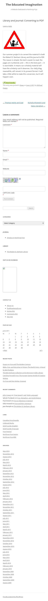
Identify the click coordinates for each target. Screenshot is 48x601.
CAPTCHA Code (8, 193)
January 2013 (7, 471)
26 (40, 345)
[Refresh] (20, 179)
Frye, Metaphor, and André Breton (29, 398)
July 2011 (6, 518)
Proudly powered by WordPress (13, 597)
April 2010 (6, 560)
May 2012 (6, 493)
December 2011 (8, 504)
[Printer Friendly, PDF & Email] (9, 82)
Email (6, 160)
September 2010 (8, 546)
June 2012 (6, 490)
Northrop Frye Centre (10, 434)
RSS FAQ (10, 317)
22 (16, 345)
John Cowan (7, 395)
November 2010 (8, 541)
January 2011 (7, 535)
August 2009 (7, 583)
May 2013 (6, 462)
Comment (7, 125)
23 (22, 345)
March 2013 (7, 465)
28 (9, 348)
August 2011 (7, 515)
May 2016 (6, 451)
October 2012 (7, 479)
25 (34, 345)
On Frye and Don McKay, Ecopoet (14, 381)
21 (9, 345)
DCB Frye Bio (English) (10, 426)
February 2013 (8, 468)
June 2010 (6, 555)
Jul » (41, 350)
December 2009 (8, 571)
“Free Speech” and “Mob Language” (26, 395)
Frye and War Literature (23, 403)
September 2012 (8, 482)
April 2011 (6, 527)
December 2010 (8, 538)
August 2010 (7, 549)
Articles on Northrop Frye (16, 238)
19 (40, 342)
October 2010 (7, 543)
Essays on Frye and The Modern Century (17, 364)
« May (5, 350)
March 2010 (7, 563)
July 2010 (6, 552)
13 (3, 342)
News (22, 85)
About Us (10, 306)
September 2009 (8, 580)
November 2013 (8, 454)
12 (40, 339)
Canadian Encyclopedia (11, 420)
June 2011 (6, 521)
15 (16, 342)
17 (28, 342)
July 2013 (6, 459)
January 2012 (7, 501)
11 (34, 339)
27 (3, 348)
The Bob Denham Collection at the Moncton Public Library (23, 373)
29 (16, 348)
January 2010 (7, 569)
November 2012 (8, 476)
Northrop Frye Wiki (9, 437)
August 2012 (7, 485)
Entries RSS (11, 311)
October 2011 (7, 510)
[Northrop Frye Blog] (10, 292)
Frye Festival (7, 431)
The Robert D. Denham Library (17, 252)
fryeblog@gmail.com (14, 308)
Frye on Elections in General (23, 401)
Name (6, 151)
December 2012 (8, 473)
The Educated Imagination (24, 4)
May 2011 (6, 524)
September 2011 (8, 513)
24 (28, 345)
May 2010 (6, 557)
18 (34, 342)
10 (28, 339)
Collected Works (8, 423)
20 (3, 345)
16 (22, 342)
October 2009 (7, 577)
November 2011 (8, 507)
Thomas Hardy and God (13, 103)
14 (9, 342)
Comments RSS (12, 314)
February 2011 (8, 532)
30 (22, 348)
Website (6, 169)
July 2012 (6, 487)
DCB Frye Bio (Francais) (11, 429)
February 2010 (8, 566)
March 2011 (7, 529)
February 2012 (8, 499)
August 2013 (7, 457)
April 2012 (6, 496)
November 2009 (8, 574)
